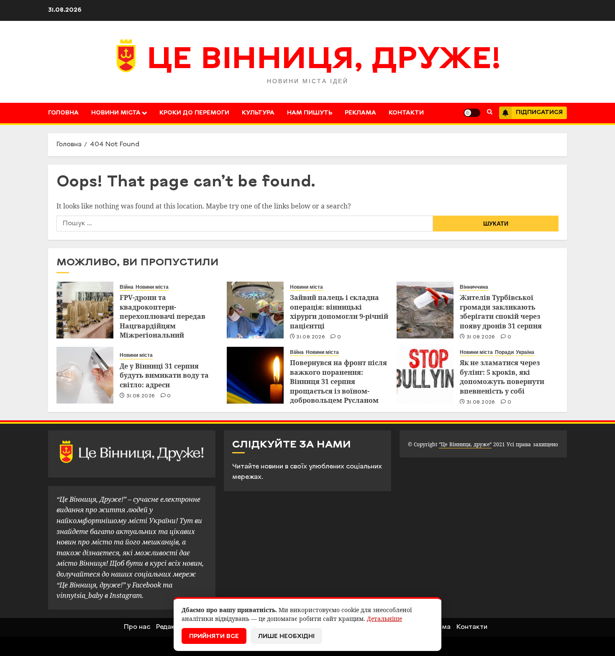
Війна (126, 287)
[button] (489, 113)
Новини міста (116, 113)
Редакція (170, 627)
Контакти (406, 113)
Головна (63, 113)
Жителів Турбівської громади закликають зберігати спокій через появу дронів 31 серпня (501, 311)
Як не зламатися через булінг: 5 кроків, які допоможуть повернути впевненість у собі (502, 376)
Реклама (360, 113)
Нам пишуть (309, 113)
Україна (525, 352)
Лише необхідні (286, 636)
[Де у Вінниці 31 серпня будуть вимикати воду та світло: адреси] (84, 375)
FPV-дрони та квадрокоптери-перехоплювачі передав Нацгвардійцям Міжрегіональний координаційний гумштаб (166, 321)
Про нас (137, 627)
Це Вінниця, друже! (324, 60)
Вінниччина (474, 287)
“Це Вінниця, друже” (465, 444)
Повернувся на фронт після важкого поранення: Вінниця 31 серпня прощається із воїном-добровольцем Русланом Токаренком (338, 386)
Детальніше (384, 619)
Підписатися (539, 112)
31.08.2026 (310, 337)
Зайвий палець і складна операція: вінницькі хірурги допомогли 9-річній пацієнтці (339, 311)
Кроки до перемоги (194, 113)
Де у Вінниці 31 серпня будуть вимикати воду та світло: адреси (164, 375)
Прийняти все (214, 636)
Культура (258, 113)
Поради (504, 352)
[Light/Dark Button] (472, 113)
